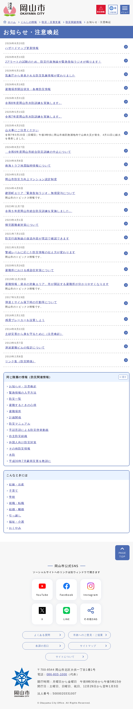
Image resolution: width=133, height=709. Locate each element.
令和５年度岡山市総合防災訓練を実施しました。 (38, 211)
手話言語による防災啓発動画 (29, 429)
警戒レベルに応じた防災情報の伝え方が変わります (40, 252)
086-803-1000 (57, 674)
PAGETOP (122, 555)
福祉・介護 (16, 521)
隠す (124, 377)
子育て (13, 490)
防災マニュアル (19, 423)
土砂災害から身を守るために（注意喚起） (34, 333)
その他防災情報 (19, 448)
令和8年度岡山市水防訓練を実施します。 (33, 103)
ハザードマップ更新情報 (22, 48)
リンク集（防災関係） (20, 361)
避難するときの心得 (22, 405)
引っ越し (15, 515)
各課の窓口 (42, 645)
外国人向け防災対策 (22, 442)
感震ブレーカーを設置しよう (25, 320)
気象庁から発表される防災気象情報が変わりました (40, 75)
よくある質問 (42, 635)
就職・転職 (16, 503)
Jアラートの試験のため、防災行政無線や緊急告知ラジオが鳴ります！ (53, 61)
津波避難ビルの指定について (25, 347)
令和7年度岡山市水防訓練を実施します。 (33, 116)
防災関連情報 (74, 22)
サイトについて (65, 656)
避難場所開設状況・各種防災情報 (28, 89)
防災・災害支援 (51, 22)
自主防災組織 (18, 436)
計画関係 (15, 417)
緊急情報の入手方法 (22, 392)
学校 (12, 496)
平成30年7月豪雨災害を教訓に (30, 461)
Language (113, 12)
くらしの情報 (29, 22)
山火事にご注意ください (22, 130)
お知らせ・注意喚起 (22, 386)
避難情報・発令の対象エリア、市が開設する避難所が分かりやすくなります (57, 284)
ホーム (12, 22)
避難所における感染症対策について (29, 270)
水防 (12, 454)
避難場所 (15, 411)
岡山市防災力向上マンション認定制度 (31, 179)
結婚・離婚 (16, 509)
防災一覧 (15, 398)
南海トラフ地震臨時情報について (28, 165)
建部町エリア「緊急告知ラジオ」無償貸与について (40, 193)
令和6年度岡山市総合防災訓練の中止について (38, 151)
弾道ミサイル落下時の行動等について (31, 302)
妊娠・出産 (16, 484)
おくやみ (15, 528)
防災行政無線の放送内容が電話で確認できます (37, 238)
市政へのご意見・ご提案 (88, 635)
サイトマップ (88, 645)
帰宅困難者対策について (22, 224)
